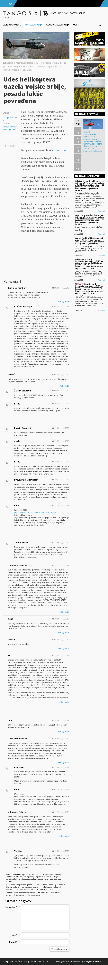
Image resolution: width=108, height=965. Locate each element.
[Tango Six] (25, 13)
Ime (14, 934)
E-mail (13, 941)
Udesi (76, 24)
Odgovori (64, 301)
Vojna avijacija (33, 24)
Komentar (11, 906)
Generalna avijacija (57, 24)
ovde (58, 150)
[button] (102, 24)
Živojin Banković (10, 119)
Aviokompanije (12, 24)
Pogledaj (101, 211)
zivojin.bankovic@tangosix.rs (10, 128)
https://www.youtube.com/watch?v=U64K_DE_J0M (35, 512)
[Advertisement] (45, 256)
